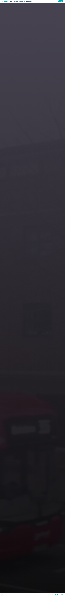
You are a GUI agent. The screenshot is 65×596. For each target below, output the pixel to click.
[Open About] (12, 1)
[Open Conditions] (22, 1)
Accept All (61, 594)
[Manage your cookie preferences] (1, 594)
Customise (51, 594)
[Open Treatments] (17, 1)
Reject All (56, 594)
